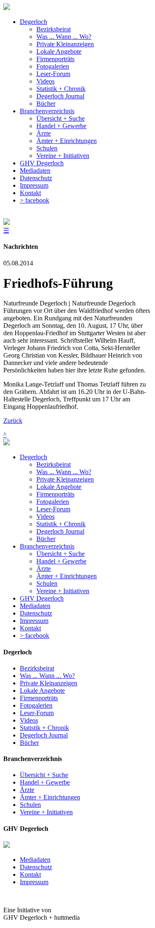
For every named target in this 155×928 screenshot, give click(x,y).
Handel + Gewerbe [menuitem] (61, 125)
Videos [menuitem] (45, 81)
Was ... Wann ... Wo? (63, 471)
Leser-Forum (53, 509)
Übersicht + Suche (60, 553)
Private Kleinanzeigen (65, 479)
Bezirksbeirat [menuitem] (53, 29)
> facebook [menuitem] (34, 200)
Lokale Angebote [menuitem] (58, 51)
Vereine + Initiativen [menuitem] (62, 155)
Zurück (12, 420)
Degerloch (33, 456)
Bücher (45, 538)
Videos (45, 516)
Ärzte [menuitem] (43, 133)
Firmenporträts (55, 494)
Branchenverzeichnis (47, 546)
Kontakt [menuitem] (30, 192)
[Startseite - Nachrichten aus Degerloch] (6, 7)
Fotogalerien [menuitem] (52, 66)
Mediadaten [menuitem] (35, 170)
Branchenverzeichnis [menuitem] (47, 111)
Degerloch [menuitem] (33, 21)
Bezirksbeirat (53, 464)
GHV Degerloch (42, 598)
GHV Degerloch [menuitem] (42, 163)
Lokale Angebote (58, 486)
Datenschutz (36, 613)
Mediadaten (35, 605)
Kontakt (30, 628)
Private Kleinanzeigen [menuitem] (65, 44)
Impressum (34, 620)
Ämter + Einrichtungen (66, 576)
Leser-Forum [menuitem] (53, 73)
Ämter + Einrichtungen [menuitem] (66, 140)
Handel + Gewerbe (61, 561)
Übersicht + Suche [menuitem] (60, 118)
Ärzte (43, 568)
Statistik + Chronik (61, 523)
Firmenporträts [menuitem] (55, 58)
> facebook (34, 635)
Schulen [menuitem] (46, 148)
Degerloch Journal (60, 531)
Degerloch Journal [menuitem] (60, 96)
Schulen (46, 583)
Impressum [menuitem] (34, 185)
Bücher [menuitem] (45, 103)
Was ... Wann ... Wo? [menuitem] (63, 36)
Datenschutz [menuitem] (36, 177)
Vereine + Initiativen (62, 590)
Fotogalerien (52, 501)
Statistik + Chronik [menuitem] (61, 88)
